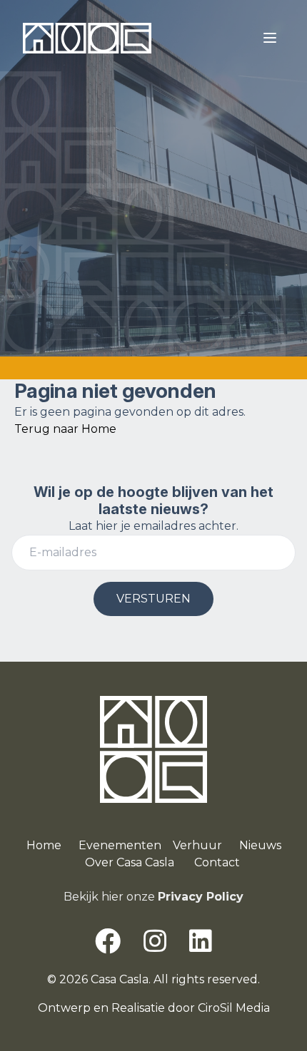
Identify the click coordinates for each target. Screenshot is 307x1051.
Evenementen (120, 845)
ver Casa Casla (134, 862)
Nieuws (260, 845)
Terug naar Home (65, 429)
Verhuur (197, 845)
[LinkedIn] (200, 941)
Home (43, 845)
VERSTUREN (153, 598)
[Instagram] (155, 941)
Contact (217, 862)
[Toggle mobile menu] (270, 38)
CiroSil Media (234, 1008)
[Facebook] (107, 941)
